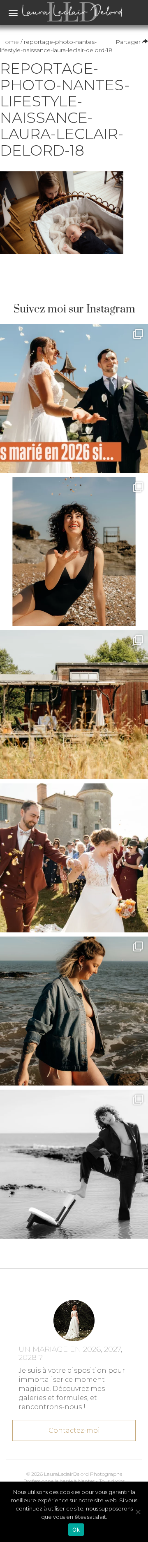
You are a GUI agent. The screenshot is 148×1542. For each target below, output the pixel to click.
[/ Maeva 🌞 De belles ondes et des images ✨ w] (74, 551)
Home (9, 42)
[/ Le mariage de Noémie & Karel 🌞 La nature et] (74, 704)
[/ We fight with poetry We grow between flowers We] (74, 1164)
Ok (76, 1529)
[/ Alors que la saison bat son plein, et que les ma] (74, 398)
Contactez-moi (74, 1430)
